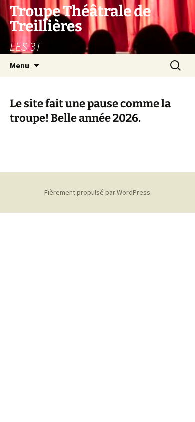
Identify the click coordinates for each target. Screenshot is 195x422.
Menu (20, 65)
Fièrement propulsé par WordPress (97, 192)
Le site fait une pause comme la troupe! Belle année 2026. (90, 111)
